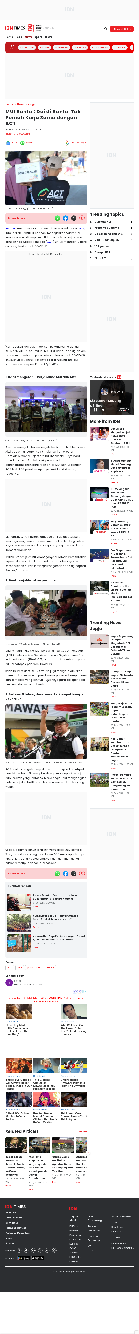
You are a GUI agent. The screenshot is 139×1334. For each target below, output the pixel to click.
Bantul (10, 229)
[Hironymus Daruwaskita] (9, 982)
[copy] (82, 218)
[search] (106, 29)
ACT (50, 242)
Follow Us (10, 1229)
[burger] (132, 35)
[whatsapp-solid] (57, 218)
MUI (81, 229)
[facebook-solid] (65, 218)
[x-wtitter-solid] (73, 218)
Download (10, 1237)
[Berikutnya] (88, 1132)
